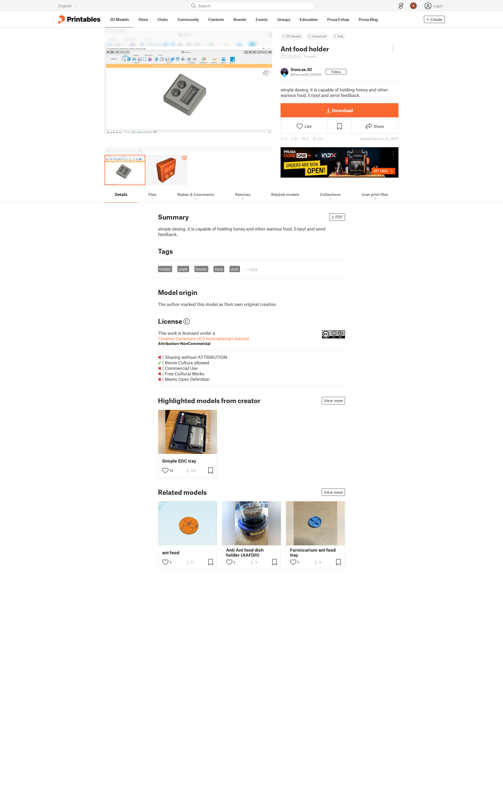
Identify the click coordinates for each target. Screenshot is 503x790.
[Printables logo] (79, 19)
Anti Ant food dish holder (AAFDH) (245, 552)
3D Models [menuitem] (119, 19)
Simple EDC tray (179, 460)
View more (333, 400)
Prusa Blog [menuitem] (368, 19)
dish (234, 269)
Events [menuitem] (262, 19)
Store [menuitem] (143, 19)
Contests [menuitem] (216, 19)
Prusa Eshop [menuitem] (338, 19)
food (219, 269)
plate (183, 269)
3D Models (293, 36)
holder (165, 269)
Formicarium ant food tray (313, 552)
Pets (340, 36)
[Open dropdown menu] (393, 48)
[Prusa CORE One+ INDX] (339, 162)
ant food (170, 552)
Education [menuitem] (309, 19)
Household (319, 36)
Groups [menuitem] (283, 19)
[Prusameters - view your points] (413, 5)
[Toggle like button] (165, 470)
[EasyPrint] (401, 5)
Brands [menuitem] (239, 19)
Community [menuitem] (188, 19)
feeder (201, 269)
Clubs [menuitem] (162, 19)
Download (342, 110)
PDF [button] (339, 217)
